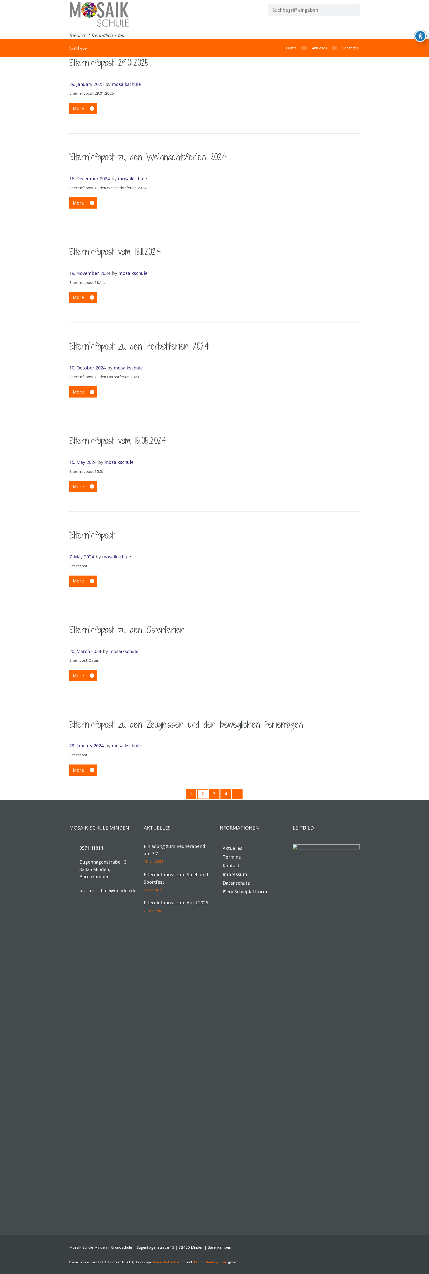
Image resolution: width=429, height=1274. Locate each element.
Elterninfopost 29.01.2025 (109, 62)
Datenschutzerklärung (168, 1262)
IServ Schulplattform (245, 892)
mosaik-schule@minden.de (107, 890)
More (78, 108)
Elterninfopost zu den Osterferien (126, 629)
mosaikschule (126, 84)
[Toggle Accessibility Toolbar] (420, 36)
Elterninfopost (91, 535)
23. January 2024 (86, 746)
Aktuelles (319, 47)
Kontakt (231, 866)
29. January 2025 (86, 84)
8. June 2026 (152, 889)
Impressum (235, 874)
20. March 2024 (85, 651)
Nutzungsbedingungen (210, 1262)
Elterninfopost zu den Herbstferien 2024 (139, 346)
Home (291, 47)
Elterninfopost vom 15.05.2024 (118, 440)
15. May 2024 (82, 462)
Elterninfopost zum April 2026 (176, 903)
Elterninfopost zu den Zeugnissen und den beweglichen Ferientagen (186, 724)
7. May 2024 (81, 557)
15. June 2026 (153, 861)
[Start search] (351, 10)
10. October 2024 (87, 368)
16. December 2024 (89, 179)
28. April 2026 (153, 911)
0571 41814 (91, 848)
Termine (232, 857)
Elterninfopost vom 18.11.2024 (115, 251)
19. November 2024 (89, 273)
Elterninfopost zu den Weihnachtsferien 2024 (148, 157)
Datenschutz (236, 883)
